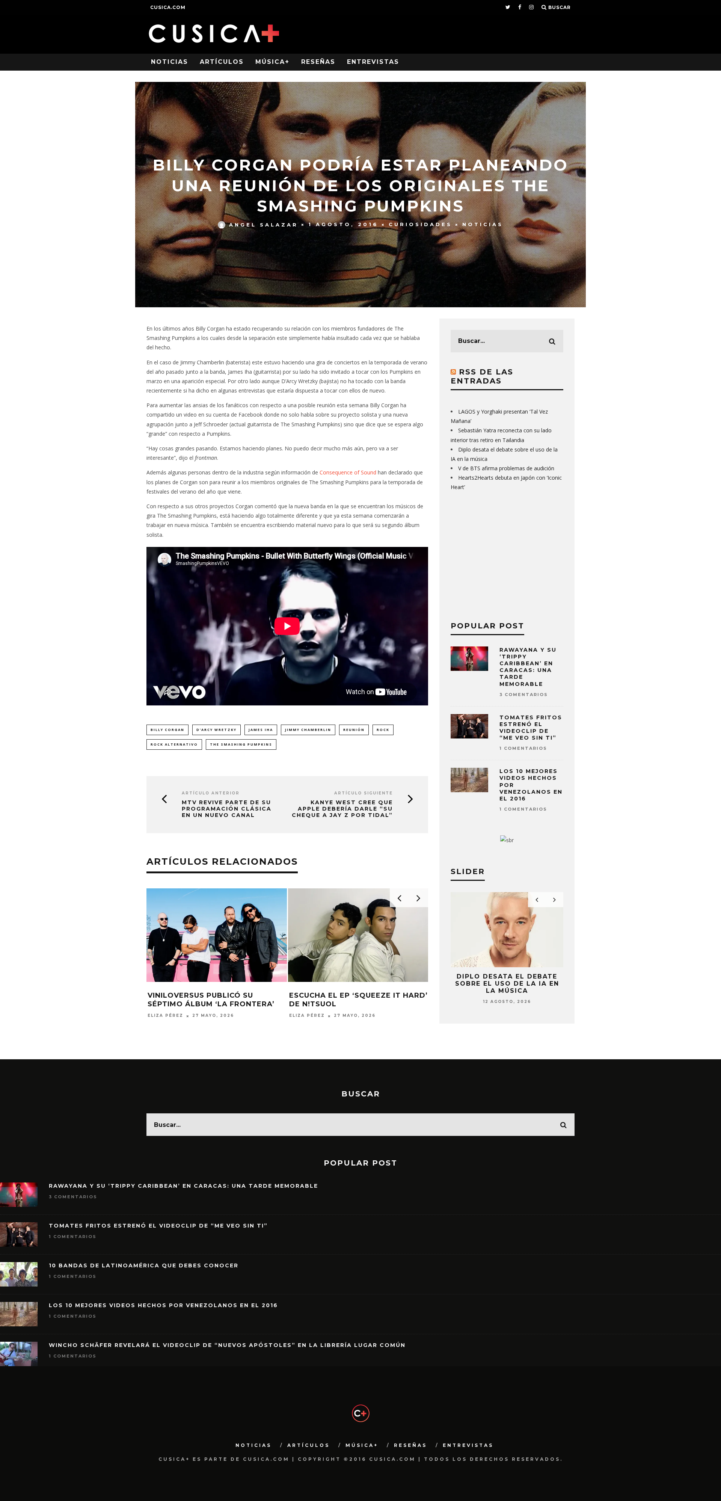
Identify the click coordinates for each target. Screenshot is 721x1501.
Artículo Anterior (211, 793)
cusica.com (168, 7)
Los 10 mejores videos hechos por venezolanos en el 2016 (163, 1305)
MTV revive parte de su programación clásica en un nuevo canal (227, 808)
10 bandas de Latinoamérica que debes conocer (143, 1265)
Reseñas (318, 61)
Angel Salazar (263, 224)
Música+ (272, 61)
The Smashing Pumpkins (241, 744)
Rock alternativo (174, 744)
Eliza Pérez (165, 1015)
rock (383, 729)
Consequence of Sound (348, 472)
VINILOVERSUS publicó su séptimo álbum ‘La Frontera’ (211, 999)
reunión (354, 729)
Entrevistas (373, 61)
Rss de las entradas (482, 376)
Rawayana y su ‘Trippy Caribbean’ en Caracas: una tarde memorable (528, 666)
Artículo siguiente (363, 793)
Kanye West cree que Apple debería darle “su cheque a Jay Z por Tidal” (342, 808)
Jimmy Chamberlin (308, 729)
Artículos (222, 61)
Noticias (169, 61)
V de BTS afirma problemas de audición (506, 468)
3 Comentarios (523, 694)
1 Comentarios (523, 748)
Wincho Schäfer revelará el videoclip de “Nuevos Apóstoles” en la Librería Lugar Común (227, 1345)
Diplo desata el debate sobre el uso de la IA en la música (507, 983)
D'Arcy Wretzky (216, 729)
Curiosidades (420, 224)
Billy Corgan (167, 729)
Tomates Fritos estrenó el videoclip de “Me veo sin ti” (530, 727)
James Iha (261, 729)
